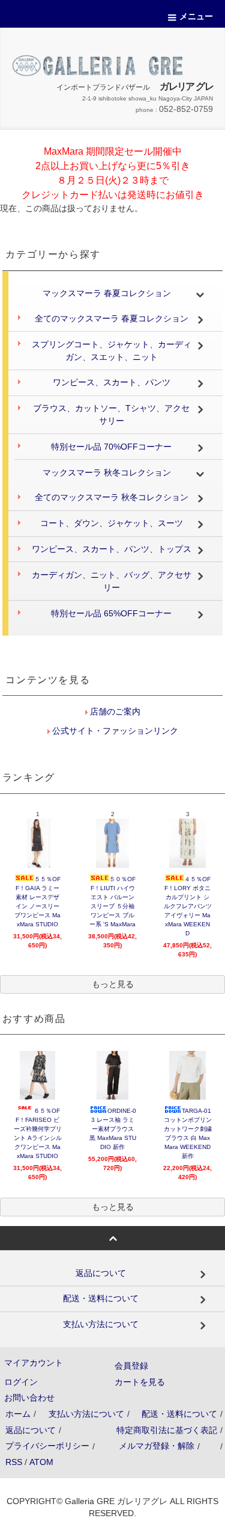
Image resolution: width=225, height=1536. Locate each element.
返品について (30, 1430)
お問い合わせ (29, 1397)
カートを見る (140, 1382)
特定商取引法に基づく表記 (166, 1430)
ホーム (18, 1414)
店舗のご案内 (114, 711)
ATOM (41, 1462)
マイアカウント (33, 1362)
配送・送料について (179, 1414)
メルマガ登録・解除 (156, 1446)
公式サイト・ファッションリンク (114, 730)
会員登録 (131, 1365)
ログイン (21, 1382)
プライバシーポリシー (47, 1446)
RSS (13, 1462)
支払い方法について (86, 1414)
